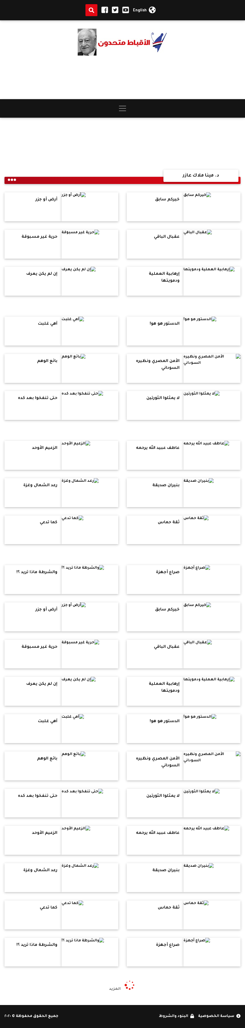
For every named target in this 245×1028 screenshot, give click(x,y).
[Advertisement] (122, 77)
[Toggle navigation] (122, 108)
